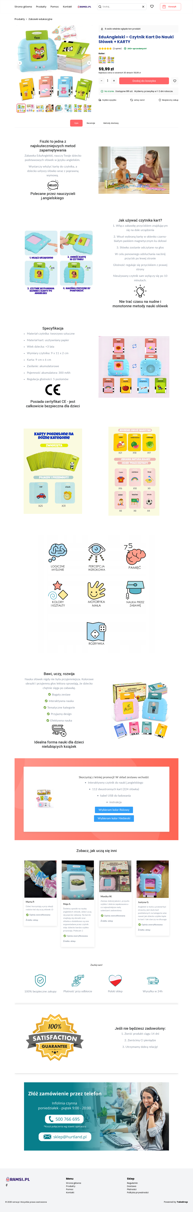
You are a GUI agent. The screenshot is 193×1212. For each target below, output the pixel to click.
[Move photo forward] (89, 63)
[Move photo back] (20, 63)
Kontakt (67, 6)
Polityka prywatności (137, 1192)
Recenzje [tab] (91, 123)
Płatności (131, 1189)
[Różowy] (110, 60)
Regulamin (132, 1183)
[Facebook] (6, 1185)
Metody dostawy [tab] (111, 123)
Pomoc (55, 6)
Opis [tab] (76, 123)
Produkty (41, 6)
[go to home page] (84, 6)
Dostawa (131, 1186)
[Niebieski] (102, 60)
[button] (99, 6)
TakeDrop (182, 1201)
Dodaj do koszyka (144, 81)
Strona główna (23, 6)
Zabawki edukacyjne (40, 19)
